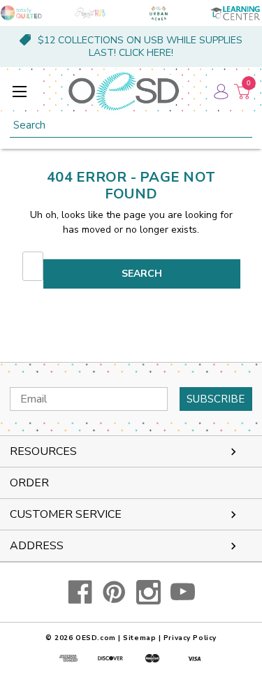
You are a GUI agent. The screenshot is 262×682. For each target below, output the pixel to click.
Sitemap (139, 638)
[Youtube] (182, 592)
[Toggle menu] (19, 91)
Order (29, 483)
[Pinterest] (114, 592)
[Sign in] (220, 90)
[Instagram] (148, 592)
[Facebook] (80, 592)
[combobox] (131, 125)
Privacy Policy (190, 638)
